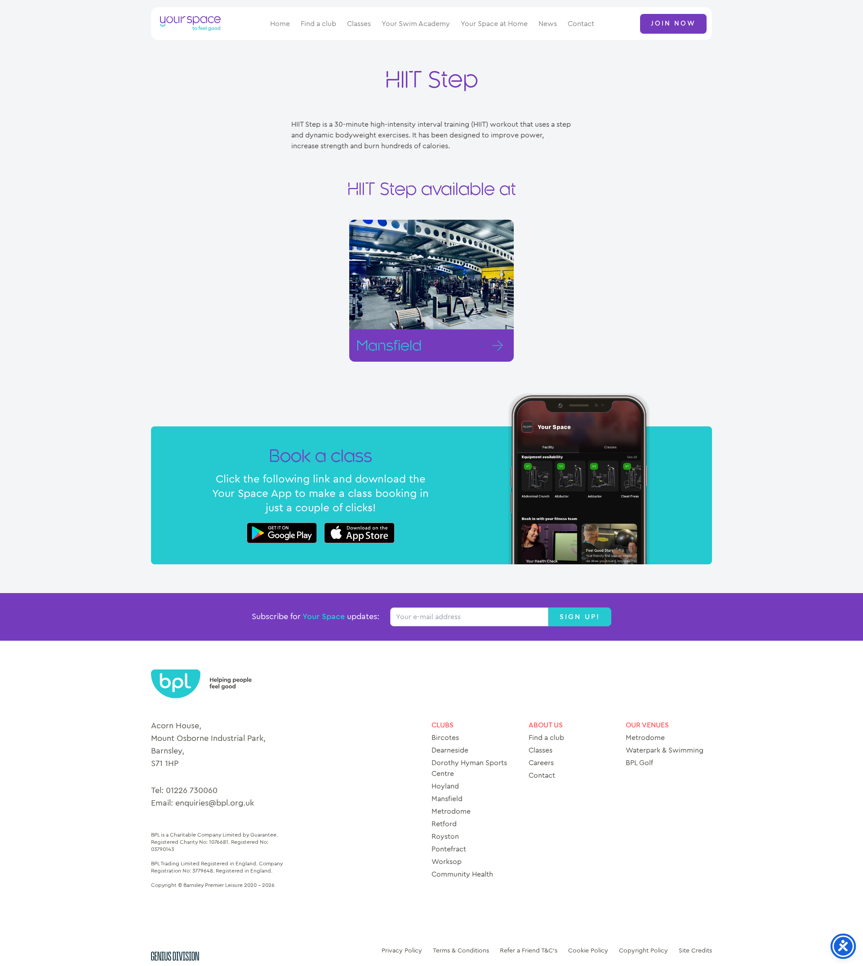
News (547, 23)
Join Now (673, 23)
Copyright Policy (643, 951)
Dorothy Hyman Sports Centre (469, 768)
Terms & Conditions (461, 951)
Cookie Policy (588, 951)
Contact (581, 23)
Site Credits (695, 951)
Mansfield (447, 798)
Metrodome (451, 811)
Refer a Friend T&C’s (528, 951)
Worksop (447, 861)
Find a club (318, 23)
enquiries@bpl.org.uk (214, 803)
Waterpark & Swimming (664, 750)
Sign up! (580, 616)
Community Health (462, 874)
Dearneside (450, 750)
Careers (541, 763)
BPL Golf (639, 763)
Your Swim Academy (416, 23)
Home (280, 23)
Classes (359, 23)
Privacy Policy (402, 951)
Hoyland (445, 786)
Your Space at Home (494, 23)
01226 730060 (192, 791)
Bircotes (445, 737)
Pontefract (449, 849)
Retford (444, 824)
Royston (445, 836)
